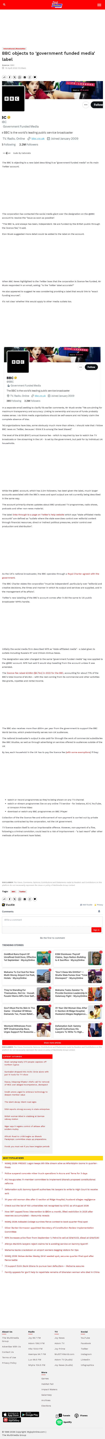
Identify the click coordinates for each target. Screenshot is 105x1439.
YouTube (85, 1338)
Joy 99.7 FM (34, 1338)
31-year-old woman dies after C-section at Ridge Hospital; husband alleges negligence (50, 1199)
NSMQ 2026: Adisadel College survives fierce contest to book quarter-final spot (46, 1221)
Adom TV (59, 1343)
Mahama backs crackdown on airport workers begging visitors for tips (41, 1250)
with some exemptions (78, 752)
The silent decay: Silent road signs (20, 1103)
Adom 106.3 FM (36, 1343)
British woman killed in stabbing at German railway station (24, 1119)
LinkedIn (85, 1359)
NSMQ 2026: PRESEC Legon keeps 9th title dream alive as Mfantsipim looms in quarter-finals (51, 1165)
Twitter (22, 892)
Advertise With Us (11, 1346)
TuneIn (66, 1415)
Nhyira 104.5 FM (36, 1365)
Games (45, 1378)
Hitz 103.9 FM (35, 1348)
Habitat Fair (47, 1384)
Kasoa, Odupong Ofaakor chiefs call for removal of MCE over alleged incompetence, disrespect (27, 1085)
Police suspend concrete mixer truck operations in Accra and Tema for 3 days (46, 1173)
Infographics (87, 1365)
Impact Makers (49, 1389)
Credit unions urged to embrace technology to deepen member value (26, 1095)
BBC (13, 892)
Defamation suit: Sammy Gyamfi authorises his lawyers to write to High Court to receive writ (51, 1191)
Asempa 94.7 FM (37, 1354)
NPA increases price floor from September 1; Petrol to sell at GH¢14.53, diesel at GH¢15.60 (52, 1237)
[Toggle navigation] (99, 5)
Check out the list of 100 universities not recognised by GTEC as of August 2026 (47, 1205)
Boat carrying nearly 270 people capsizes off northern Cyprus (25, 1065)
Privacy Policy (9, 1363)
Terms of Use (9, 1357)
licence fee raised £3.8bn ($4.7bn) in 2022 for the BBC (35, 673)
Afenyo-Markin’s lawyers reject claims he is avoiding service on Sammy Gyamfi (46, 1244)
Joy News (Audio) (64, 1365)
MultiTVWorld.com (64, 1354)
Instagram (86, 1354)
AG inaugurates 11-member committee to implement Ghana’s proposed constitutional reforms (50, 1181)
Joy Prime (60, 1348)
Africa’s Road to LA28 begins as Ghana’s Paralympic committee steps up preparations (25, 1139)
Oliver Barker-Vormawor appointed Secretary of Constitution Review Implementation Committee (49, 1230)
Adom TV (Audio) (63, 1359)
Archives (45, 1400)
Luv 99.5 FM (34, 1359)
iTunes (83, 1415)
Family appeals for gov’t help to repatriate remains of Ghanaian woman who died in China (52, 1272)
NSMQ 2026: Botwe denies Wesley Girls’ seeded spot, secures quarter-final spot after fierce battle (49, 1258)
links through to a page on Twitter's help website (39, 514)
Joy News (60, 1338)
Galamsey (46, 1395)
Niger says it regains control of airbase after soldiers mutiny (25, 1129)
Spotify (67, 1422)
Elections (46, 1405)
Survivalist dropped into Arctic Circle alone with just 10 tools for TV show (27, 1075)
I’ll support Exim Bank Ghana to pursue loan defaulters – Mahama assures (44, 1266)
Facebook (86, 1343)
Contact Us (8, 1352)
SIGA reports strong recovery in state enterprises (27, 1110)
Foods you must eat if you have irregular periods (27, 1147)
